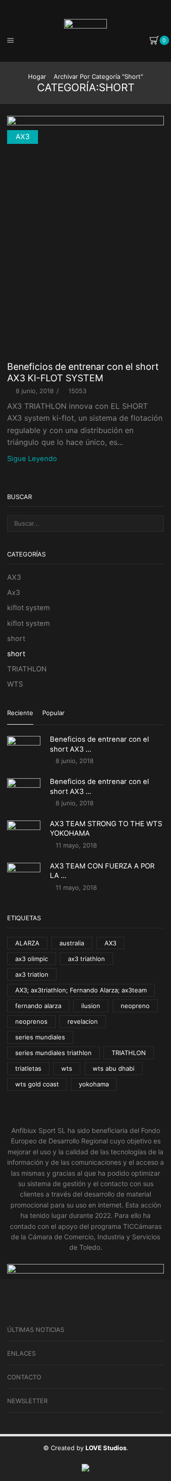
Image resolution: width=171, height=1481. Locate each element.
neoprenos (31, 1021)
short (16, 638)
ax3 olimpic (31, 958)
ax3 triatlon (31, 974)
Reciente (20, 713)
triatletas (28, 1068)
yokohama (94, 1084)
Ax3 (13, 592)
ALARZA (27, 943)
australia (71, 943)
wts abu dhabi (113, 1068)
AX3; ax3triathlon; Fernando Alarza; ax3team (81, 990)
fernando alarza (38, 1005)
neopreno (135, 1005)
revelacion (82, 1021)
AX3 (22, 136)
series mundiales (40, 1037)
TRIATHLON (27, 669)
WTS (15, 684)
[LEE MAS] (85, 241)
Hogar (37, 76)
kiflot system (28, 608)
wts (66, 1068)
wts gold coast (37, 1084)
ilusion (90, 1005)
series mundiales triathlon (53, 1053)
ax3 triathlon (86, 958)
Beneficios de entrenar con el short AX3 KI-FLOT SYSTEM (83, 372)
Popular (53, 713)
